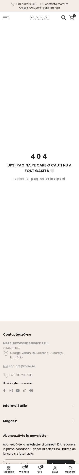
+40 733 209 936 (26, 4)
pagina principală (48, 179)
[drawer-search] (63, 17)
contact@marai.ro (56, 4)
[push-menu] (6, 18)
